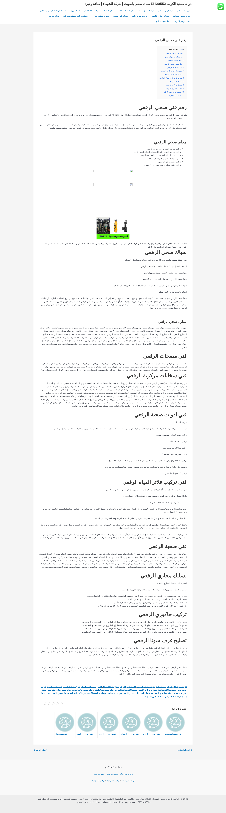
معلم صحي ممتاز (49, 690)
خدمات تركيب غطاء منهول (81, 10)
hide (181, 49)
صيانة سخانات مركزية (167, 690)
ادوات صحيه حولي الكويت (82, 690)
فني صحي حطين (115, 693)
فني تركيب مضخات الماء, (91, 686)
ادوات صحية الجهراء (104, 10)
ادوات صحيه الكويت (160, 686)
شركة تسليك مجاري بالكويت (156, 696)
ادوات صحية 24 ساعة (150, 693)
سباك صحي (174, 696)
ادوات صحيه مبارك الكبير (104, 690)
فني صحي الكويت (144, 686)
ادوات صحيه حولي (63, 690)
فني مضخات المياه (54, 686)
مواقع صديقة (54, 16)
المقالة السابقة (184, 750)
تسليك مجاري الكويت (131, 693)
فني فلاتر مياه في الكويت (97, 693)
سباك (48, 693)
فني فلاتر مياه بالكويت (77, 693)
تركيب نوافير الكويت (182, 21)
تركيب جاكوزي (165, 693)
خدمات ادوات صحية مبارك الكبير (53, 10)
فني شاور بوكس (179, 693)
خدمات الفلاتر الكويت (160, 16)
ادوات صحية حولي (172, 10)
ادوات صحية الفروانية (182, 16)
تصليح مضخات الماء (111, 686)
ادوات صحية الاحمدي (152, 10)
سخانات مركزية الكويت (148, 690)
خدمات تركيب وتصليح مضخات (75, 16)
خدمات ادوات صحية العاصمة (128, 10)
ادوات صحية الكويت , (178, 686)
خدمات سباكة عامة (140, 16)
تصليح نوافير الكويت (162, 21)
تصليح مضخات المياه (71, 686)
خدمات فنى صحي (120, 16)
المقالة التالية (40, 750)
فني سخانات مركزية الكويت (126, 690)
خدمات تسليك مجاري (100, 16)
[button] (47, 16)
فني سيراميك (98, 774)
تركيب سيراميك (126, 774)
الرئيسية (187, 10)
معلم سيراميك (112, 774)
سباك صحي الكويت (60, 693)
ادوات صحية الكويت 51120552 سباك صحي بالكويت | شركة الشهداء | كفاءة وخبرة (138, 4)
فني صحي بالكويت (128, 686)
